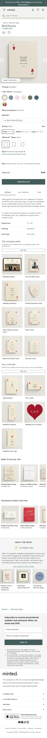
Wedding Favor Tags (10, 451)
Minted (4, 609)
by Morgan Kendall (26, 528)
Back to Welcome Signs (11, 23)
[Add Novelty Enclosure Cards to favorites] (43, 282)
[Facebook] (19, 722)
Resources (7, 710)
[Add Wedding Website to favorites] (20, 255)
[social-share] (3, 32)
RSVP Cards (29, 330)
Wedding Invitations (9, 303)
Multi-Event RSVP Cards (11, 358)
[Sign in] (33, 10)
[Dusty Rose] (17, 97)
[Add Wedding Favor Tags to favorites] (20, 430)
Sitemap (30, 728)
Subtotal (6, 172)
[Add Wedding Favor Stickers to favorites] (43, 403)
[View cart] (43, 10)
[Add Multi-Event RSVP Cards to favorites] (20, 337)
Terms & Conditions (11, 728)
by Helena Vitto (5, 486)
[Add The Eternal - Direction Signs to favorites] (45, 571)
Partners (6, 704)
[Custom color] (4, 104)
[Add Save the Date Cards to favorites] (43, 255)
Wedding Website (9, 277)
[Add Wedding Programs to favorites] (20, 403)
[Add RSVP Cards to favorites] (43, 309)
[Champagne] (4, 97)
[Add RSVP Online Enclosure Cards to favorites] (20, 309)
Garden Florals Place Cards (9, 525)
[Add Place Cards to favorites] (43, 377)
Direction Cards (30, 358)
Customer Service (10, 699)
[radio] (7, 131)
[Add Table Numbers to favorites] (20, 377)
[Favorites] (38, 10)
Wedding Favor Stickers (33, 424)
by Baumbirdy (5, 528)
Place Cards (29, 398)
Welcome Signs (17, 609)
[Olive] (30, 97)
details (8, 192)
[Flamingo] (23, 97)
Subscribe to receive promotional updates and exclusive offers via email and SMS (22, 620)
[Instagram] (27, 722)
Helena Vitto (8, 28)
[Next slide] (45, 60)
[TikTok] (25, 722)
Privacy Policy (22, 728)
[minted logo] (11, 10)
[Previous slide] (2, 60)
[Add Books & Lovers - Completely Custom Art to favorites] (12, 571)
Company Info (8, 694)
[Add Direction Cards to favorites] (43, 337)
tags (39, 192)
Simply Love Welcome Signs (28, 484)
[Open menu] (4, 10)
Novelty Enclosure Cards (33, 303)
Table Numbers (8, 398)
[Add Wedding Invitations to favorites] (20, 282)
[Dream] (11, 97)
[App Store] (12, 716)
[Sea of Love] (36, 97)
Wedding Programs (9, 424)
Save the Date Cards (32, 277)
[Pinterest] (22, 722)
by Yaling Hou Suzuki (26, 486)
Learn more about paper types (14, 154)
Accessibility (38, 728)
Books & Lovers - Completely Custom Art (7, 588)
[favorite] (9, 32)
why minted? (23, 192)
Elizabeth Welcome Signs (8, 484)
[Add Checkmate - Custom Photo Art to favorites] (28, 571)
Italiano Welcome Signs (27, 525)
